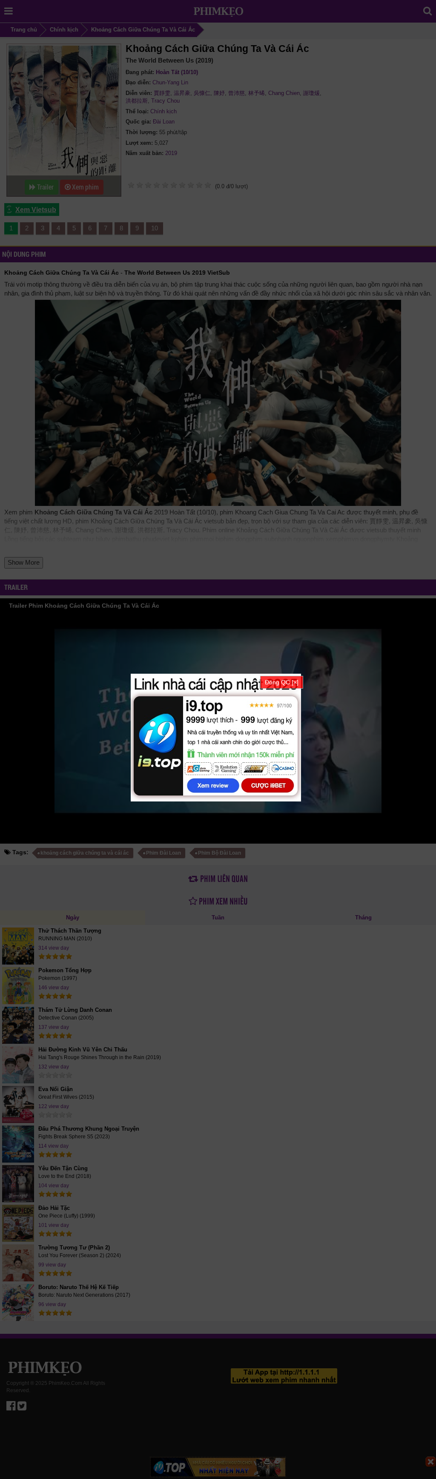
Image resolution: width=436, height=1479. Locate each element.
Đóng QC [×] (281, 682)
